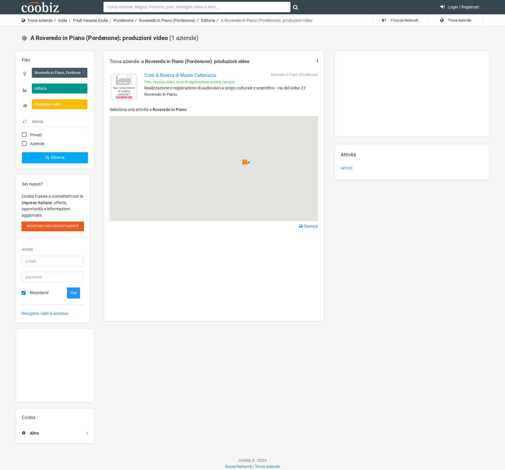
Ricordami (39, 292)
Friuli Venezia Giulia (90, 20)
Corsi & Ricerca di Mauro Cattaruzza (180, 75)
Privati (36, 135)
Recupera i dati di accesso (45, 313)
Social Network (238, 466)
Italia (62, 20)
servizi (346, 168)
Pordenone (124, 20)
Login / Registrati (463, 7)
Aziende (37, 143)
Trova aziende (40, 20)
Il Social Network (404, 20)
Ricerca (57, 157)
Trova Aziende (459, 20)
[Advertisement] (55, 365)
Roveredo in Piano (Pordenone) (167, 20)
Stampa (310, 226)
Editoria (208, 20)
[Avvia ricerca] (295, 7)
